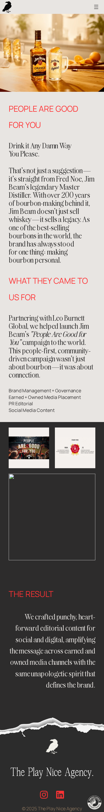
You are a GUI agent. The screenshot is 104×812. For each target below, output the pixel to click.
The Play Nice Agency (60, 808)
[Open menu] (96, 6)
